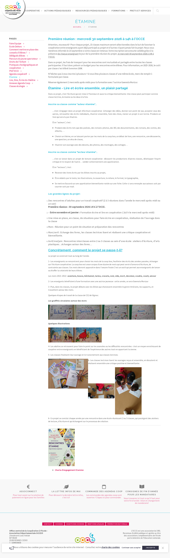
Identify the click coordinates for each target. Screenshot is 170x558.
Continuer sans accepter (131, 547)
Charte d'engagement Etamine (69, 470)
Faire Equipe (15, 43)
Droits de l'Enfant (18, 61)
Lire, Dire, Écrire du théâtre (22, 80)
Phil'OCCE (14, 70)
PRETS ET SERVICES (140, 11)
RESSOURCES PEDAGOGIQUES (91, 11)
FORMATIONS (118, 11)
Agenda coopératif (18, 74)
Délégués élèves (17, 55)
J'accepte (150, 548)
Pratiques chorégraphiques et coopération (23, 66)
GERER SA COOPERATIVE (27, 11)
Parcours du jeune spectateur (23, 58)
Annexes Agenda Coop (20, 83)
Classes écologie (17, 86)
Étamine (13, 77)
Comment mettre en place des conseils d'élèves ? (23, 51)
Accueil (77, 27)
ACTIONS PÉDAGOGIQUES (57, 11)
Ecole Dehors (15, 46)
